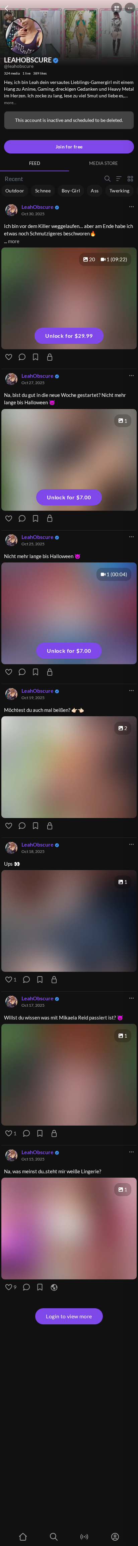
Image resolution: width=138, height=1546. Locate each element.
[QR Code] (116, 8)
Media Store (103, 163)
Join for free (69, 146)
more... (10, 102)
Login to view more (69, 1316)
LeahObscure (37, 206)
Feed (34, 163)
